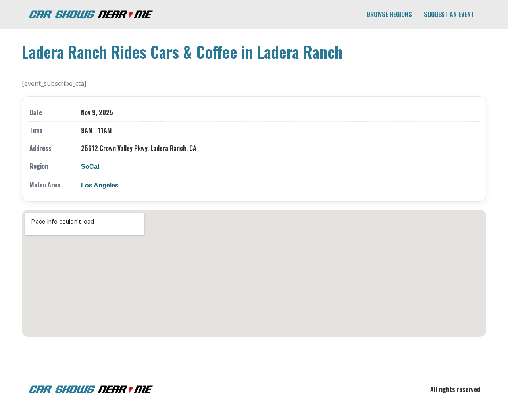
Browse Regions (389, 14)
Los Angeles (100, 185)
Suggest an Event (449, 14)
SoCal (90, 166)
